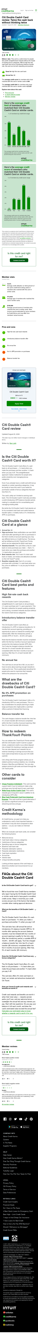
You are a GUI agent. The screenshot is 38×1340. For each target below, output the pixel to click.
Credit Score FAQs (10, 1230)
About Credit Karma (10, 1136)
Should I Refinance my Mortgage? (15, 1227)
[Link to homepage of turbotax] (19, 1312)
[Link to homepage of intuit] (19, 1308)
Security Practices (10, 1164)
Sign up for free (29, 10)
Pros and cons (9, 93)
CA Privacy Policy (9, 1186)
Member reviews (10, 96)
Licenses (5, 1256)
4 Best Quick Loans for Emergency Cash (18, 1211)
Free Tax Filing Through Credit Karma (16, 1161)
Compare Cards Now (19, 260)
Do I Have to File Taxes (11, 1208)
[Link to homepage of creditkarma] (19, 1316)
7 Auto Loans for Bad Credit (13, 1220)
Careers (6, 1139)
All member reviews (8, 1104)
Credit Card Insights (10, 1201)
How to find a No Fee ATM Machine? (16, 1223)
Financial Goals (8, 1205)
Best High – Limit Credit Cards (14, 1214)
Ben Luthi (13, 443)
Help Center (7, 1155)
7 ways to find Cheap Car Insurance (16, 1217)
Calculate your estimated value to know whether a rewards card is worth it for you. (17, 1012)
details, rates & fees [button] (19, 409)
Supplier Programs (10, 1146)
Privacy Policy (8, 1183)
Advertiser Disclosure (23, 25)
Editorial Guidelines (10, 1167)
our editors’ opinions (25, 238)
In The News (7, 1142)
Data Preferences (9, 1192)
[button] (36, 10)
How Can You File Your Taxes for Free (17, 1174)
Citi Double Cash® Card (19, 391)
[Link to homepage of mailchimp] (19, 1325)
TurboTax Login (8, 1170)
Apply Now (19, 403)
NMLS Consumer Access (15, 1256)
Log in (22, 10)
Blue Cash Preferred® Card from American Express (17, 798)
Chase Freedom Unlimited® (12, 784)
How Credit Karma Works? (13, 1158)
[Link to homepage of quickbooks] (19, 1321)
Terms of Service (9, 1189)
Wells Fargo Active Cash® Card (13, 790)
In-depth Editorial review (12, 95)
